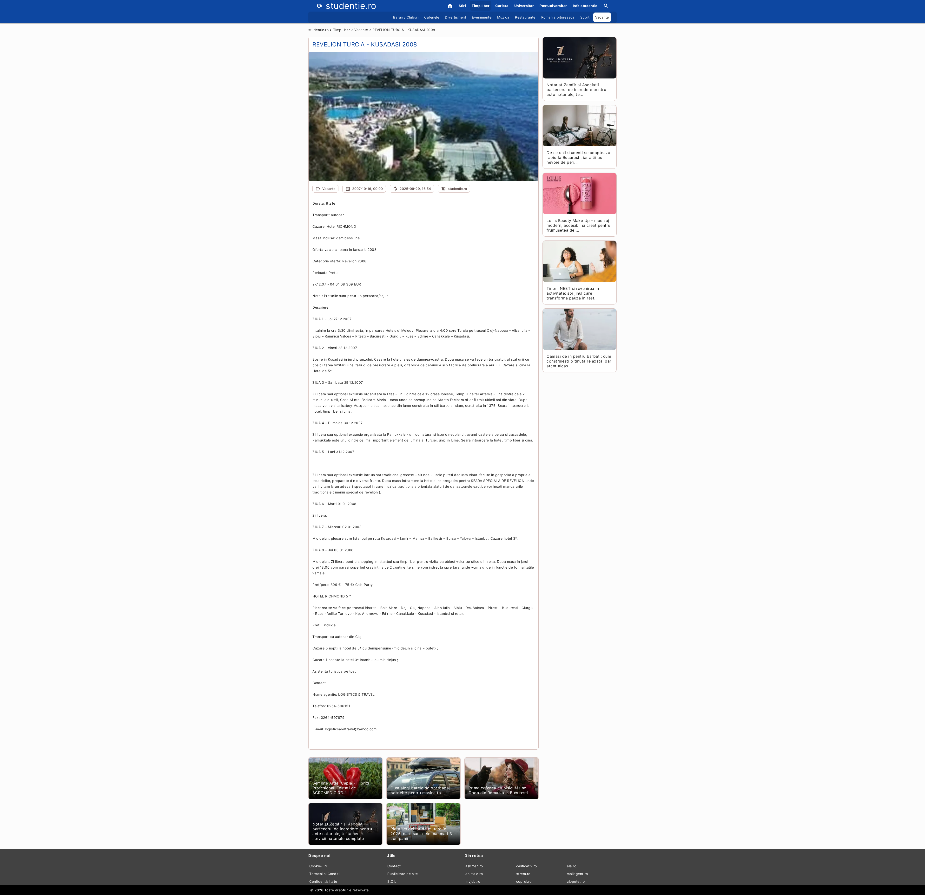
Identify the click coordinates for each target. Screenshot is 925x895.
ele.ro (571, 866)
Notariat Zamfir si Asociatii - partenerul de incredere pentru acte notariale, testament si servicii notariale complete (342, 831)
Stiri (462, 6)
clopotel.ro (576, 881)
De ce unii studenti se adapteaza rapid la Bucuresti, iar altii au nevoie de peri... (578, 157)
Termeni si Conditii (324, 874)
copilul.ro (524, 881)
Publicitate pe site (402, 874)
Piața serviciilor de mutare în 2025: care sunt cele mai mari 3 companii (421, 833)
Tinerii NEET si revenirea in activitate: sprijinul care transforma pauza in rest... (573, 293)
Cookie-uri (318, 866)
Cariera (502, 6)
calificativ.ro (526, 866)
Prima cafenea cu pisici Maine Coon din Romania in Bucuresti (498, 790)
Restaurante (525, 17)
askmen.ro (474, 866)
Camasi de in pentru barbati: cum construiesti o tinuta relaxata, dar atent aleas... (579, 361)
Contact (394, 866)
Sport (585, 17)
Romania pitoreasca (558, 17)
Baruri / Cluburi (405, 17)
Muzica (503, 17)
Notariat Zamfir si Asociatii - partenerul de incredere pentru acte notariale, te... (576, 89)
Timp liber (480, 6)
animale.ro (474, 874)
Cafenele (431, 17)
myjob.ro (472, 881)
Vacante (602, 17)
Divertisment (455, 17)
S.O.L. (392, 881)
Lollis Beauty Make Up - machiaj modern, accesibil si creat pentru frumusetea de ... (578, 225)
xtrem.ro (523, 874)
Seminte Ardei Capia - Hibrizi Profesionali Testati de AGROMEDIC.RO (340, 788)
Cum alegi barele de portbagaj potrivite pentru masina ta (420, 790)
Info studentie (585, 6)
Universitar (524, 6)
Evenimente (481, 17)
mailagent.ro (577, 874)
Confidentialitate (323, 881)
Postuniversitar (553, 6)
